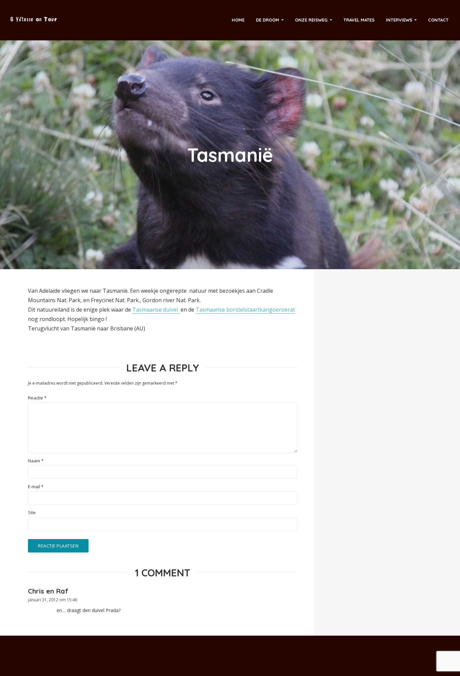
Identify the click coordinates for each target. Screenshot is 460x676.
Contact (438, 20)
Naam (35, 461)
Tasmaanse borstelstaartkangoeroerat (245, 309)
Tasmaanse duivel (156, 309)
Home (238, 20)
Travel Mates (358, 20)
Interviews (399, 20)
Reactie (37, 398)
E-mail (35, 487)
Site (32, 512)
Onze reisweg (311, 20)
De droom (267, 20)
